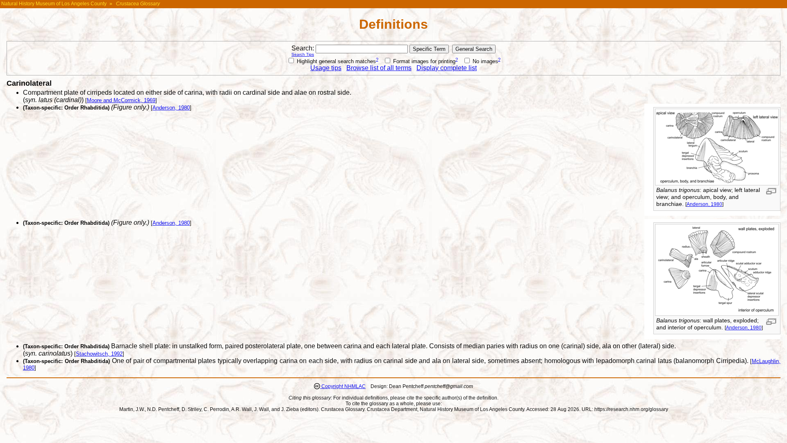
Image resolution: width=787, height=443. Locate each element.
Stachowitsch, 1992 (99, 354)
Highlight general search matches (335, 61)
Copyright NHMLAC (343, 386)
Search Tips (302, 54)
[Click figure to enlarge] (771, 191)
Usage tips (325, 67)
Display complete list (446, 67)
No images (484, 61)
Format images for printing (423, 61)
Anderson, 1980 (704, 204)
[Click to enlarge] (717, 183)
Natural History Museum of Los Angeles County (54, 4)
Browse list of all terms (379, 67)
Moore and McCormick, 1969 (121, 100)
